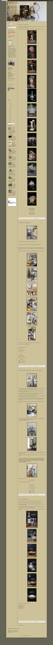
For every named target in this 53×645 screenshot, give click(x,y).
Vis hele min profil (10, 58)
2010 (9, 120)
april (10, 106)
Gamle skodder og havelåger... (14, 162)
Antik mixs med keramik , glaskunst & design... (30, 370)
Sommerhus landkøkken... (25, 222)
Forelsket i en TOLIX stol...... (14, 142)
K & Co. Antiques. (11, 45)
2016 (9, 113)
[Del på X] (36, 218)
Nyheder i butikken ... (24, 24)
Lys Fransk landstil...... (13, 156)
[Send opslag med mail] (33, 218)
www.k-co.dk (32, 214)
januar (10, 107)
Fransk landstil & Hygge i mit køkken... (14, 149)
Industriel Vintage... (13, 135)
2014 (9, 115)
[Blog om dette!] (35, 218)
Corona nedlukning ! (24, 499)
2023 (9, 100)
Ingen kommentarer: (30, 218)
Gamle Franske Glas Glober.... (14, 190)
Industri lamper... (14, 183)
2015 (9, 114)
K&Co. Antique (19, 4)
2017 (9, 112)
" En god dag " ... (14, 177)
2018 (9, 111)
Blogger (30, 635)
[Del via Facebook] (37, 218)
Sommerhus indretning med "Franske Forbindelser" (14, 128)
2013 (9, 116)
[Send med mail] (34, 218)
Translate (13, 28)
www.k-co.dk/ (13, 632)
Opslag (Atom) (23, 625)
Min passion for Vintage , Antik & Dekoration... (14, 170)
